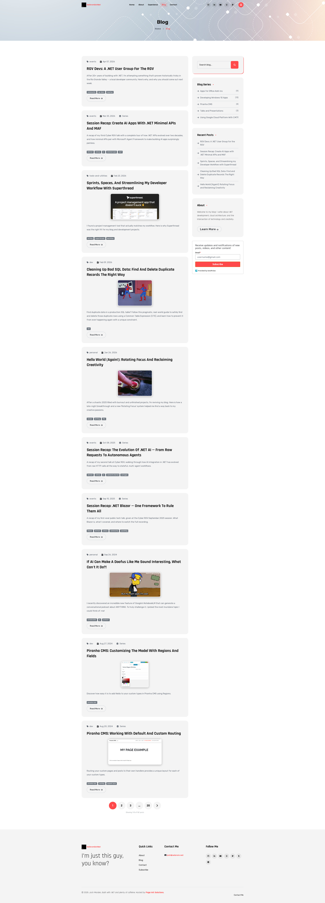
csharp (97, 152)
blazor (90, 531)
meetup (110, 92)
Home (131, 4)
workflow (110, 238)
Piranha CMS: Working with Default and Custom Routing (134, 733)
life (104, 419)
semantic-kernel (113, 475)
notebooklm (92, 620)
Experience (153, 4)
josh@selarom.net (175, 855)
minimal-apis (111, 152)
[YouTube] (220, 4)
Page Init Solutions (155, 892)
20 (148, 805)
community (91, 92)
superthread (99, 238)
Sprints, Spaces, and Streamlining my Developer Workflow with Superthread (127, 185)
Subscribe (218, 264)
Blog (164, 4)
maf (120, 152)
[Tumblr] (238, 856)
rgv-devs (101, 92)
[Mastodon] (232, 4)
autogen (124, 475)
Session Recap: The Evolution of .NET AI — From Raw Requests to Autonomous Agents (129, 452)
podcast (106, 620)
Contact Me (238, 895)
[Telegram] (208, 862)
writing (90, 238)
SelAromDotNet (93, 4)
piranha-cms (92, 702)
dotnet (90, 152)
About (141, 4)
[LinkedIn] (214, 4)
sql (89, 329)
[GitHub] (208, 4)
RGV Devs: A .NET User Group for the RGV (120, 68)
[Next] (157, 805)
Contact (173, 4)
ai (103, 152)
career (90, 419)
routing (101, 783)
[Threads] (226, 4)
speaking (124, 531)
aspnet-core (111, 783)
